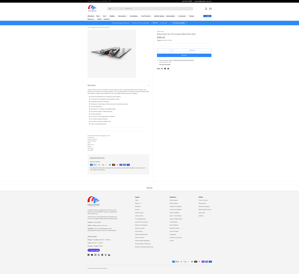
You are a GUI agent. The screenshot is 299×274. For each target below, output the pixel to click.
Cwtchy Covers (139, 216)
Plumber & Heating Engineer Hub (144, 247)
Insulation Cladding (92, 141)
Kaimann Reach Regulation (142, 241)
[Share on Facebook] (165, 68)
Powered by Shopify (103, 268)
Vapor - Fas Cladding (175, 216)
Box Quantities (91, 137)
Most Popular (90, 148)
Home (89, 27)
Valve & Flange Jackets (176, 219)
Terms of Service (139, 237)
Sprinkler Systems (159, 16)
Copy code (164, 23)
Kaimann (89, 146)
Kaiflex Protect (160, 31)
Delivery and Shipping (141, 225)
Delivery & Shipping (204, 206)
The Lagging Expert (140, 219)
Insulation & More (94, 268)
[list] (112, 54)
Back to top (149, 188)
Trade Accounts (139, 213)
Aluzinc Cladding (174, 213)
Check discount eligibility (179, 23)
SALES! (99, 19)
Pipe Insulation (174, 200)
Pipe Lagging (90, 150)
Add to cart (192, 50)
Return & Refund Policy (141, 234)
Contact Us (107, 19)
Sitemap (201, 216)
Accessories (182, 16)
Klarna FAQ (202, 213)
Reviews (191, 16)
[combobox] (150, 8)
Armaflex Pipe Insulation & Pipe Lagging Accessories (99, 135)
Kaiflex (89, 143)
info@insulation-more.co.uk (99, 225)
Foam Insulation (170, 16)
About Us (137, 203)
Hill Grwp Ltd (112, 210)
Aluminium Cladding (175, 209)
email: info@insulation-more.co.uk (203, 1)
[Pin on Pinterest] (168, 68)
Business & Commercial (141, 222)
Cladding (112, 16)
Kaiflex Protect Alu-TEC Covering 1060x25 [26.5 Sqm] (101, 27)
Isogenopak (173, 234)
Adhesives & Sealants (176, 206)
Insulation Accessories (92, 139)
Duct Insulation (174, 203)
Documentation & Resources (143, 244)
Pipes (97, 16)
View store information (164, 64)
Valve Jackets (122, 16)
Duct (104, 16)
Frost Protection (145, 16)
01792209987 (97, 222)
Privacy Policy (139, 231)
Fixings (172, 241)
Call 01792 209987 (187, 1)
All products (91, 16)
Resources (91, 19)
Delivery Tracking (139, 228)
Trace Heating (133, 16)
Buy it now (184, 55)
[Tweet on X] (162, 68)
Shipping (159, 40)
